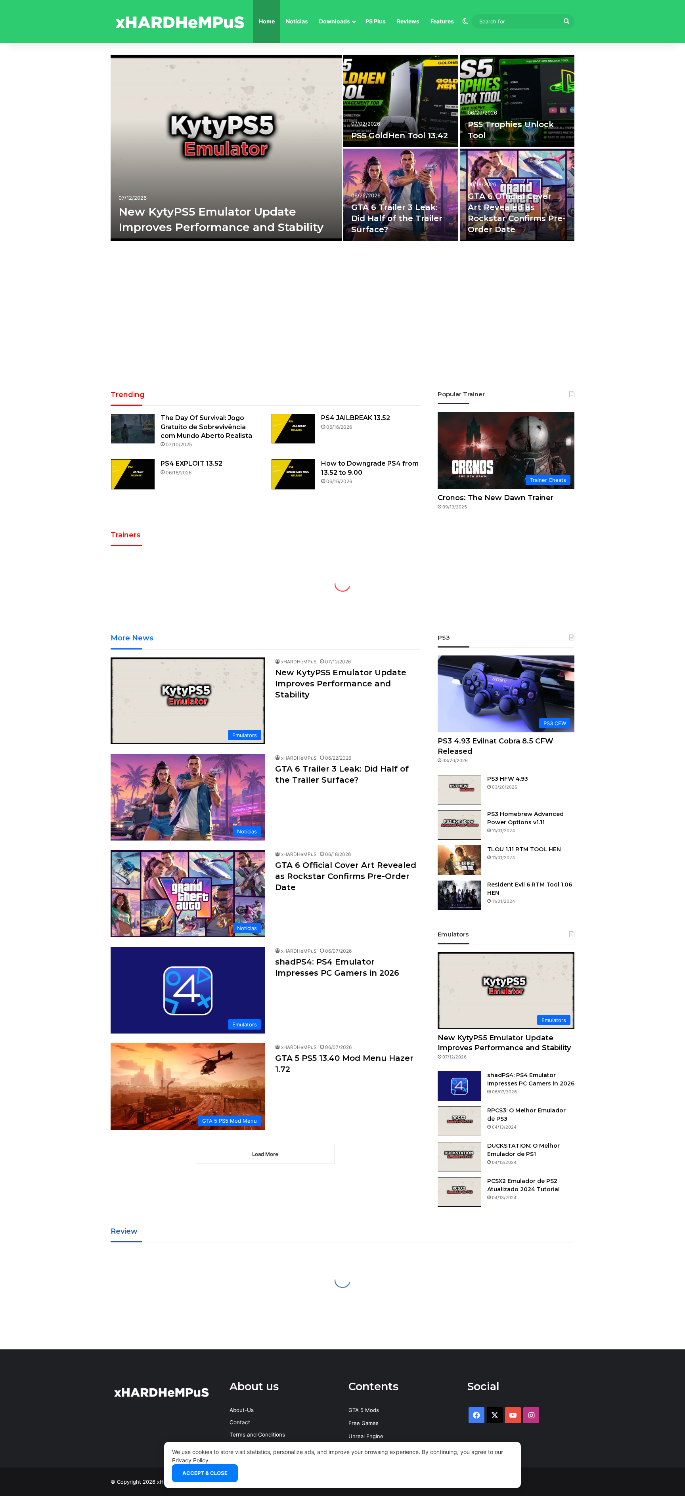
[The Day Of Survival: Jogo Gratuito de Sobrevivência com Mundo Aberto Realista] (133, 428)
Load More (265, 1154)
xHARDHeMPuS (299, 662)
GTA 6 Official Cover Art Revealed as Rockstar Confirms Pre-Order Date (345, 876)
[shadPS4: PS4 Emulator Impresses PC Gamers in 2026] (459, 1086)
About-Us (242, 1410)
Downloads (334, 21)
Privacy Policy (190, 1460)
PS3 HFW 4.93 (507, 778)
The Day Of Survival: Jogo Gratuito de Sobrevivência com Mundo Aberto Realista (206, 426)
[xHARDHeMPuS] (180, 21)
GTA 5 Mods (363, 1410)
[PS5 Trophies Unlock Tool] (517, 101)
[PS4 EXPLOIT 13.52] (133, 474)
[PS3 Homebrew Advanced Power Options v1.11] (459, 825)
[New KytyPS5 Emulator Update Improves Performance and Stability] (226, 148)
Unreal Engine (365, 1436)
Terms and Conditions (257, 1434)
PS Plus (375, 21)
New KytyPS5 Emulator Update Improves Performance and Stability (340, 683)
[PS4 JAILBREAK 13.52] (293, 428)
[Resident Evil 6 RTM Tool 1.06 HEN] (459, 895)
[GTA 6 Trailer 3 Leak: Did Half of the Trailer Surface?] (400, 195)
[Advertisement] (342, 318)
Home (267, 21)
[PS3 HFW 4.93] (459, 789)
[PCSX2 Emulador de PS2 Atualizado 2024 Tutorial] (459, 1192)
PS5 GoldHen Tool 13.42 (399, 135)
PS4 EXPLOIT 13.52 (191, 463)
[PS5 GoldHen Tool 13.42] (400, 101)
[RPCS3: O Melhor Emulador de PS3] (459, 1121)
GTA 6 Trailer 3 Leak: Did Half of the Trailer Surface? (396, 218)
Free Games (363, 1423)
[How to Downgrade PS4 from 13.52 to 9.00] (293, 474)
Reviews (408, 21)
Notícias (297, 21)
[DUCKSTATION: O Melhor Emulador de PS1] (459, 1156)
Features (442, 21)
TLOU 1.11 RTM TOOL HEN (524, 849)
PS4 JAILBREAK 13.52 (355, 418)
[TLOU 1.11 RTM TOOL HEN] (459, 860)
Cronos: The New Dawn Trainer (495, 497)
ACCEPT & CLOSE (205, 1473)
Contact (240, 1422)
